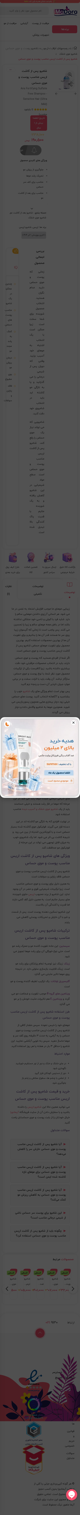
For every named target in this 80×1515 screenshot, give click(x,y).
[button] (73, 722)
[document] (40, 757)
